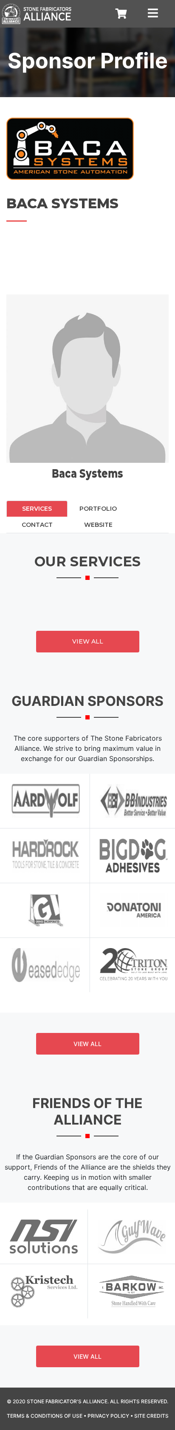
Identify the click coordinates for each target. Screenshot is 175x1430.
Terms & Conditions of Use (44, 1416)
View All (87, 641)
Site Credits (151, 1416)
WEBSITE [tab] (98, 525)
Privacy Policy (108, 1416)
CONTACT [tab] (37, 525)
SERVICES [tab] (37, 508)
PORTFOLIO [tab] (98, 508)
